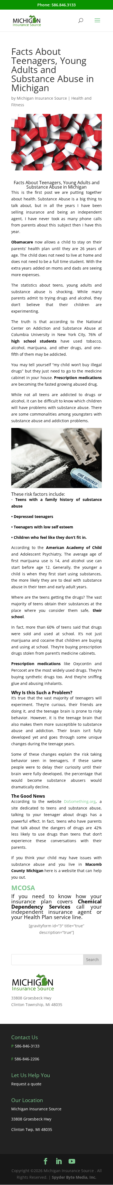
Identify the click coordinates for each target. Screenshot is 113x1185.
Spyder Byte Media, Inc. (74, 1177)
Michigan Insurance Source (42, 98)
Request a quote (26, 1083)
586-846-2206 (27, 1058)
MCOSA (23, 887)
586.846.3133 (64, 4)
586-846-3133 (27, 1046)
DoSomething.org (80, 801)
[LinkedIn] (58, 1161)
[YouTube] (72, 1161)
